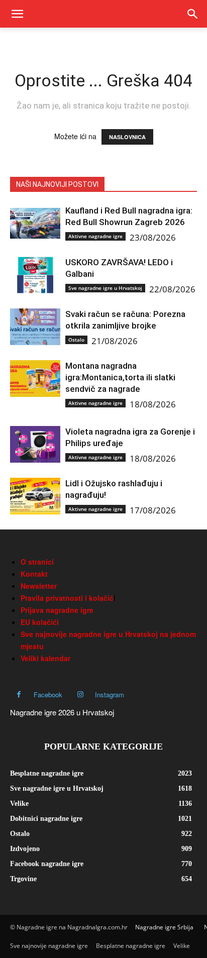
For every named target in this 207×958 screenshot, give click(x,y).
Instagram (109, 694)
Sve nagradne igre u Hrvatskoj (105, 287)
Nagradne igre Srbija (164, 927)
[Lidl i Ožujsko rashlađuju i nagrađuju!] (35, 496)
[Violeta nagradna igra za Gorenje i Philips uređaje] (35, 444)
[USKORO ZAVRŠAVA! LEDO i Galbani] (35, 275)
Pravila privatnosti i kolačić (67, 598)
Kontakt (34, 574)
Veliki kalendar (45, 658)
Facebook (48, 694)
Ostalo (76, 339)
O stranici (37, 562)
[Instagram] (80, 694)
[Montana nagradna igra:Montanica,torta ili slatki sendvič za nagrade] (35, 378)
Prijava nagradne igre (57, 610)
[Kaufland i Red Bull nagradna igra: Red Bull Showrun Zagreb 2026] (35, 223)
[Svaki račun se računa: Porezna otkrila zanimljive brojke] (35, 326)
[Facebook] (19, 694)
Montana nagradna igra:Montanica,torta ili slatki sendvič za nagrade (120, 377)
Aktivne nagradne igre (95, 236)
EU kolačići (40, 622)
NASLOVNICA (127, 137)
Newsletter (39, 586)
